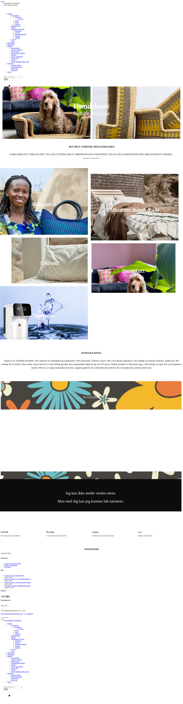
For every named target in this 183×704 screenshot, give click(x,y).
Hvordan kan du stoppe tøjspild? (14, 575)
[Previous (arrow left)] (1, 619)
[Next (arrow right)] (3, 619)
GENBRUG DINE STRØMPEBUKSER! (17, 586)
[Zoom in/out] (7, 617)
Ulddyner (49, 262)
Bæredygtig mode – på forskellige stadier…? (18, 579)
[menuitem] (9, 14)
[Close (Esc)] (1, 617)
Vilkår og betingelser (11, 565)
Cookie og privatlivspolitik (13, 563)
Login (2, 1)
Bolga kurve (44, 203)
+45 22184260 (28, 614)
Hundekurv (133, 270)
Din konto (8, 567)
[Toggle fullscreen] (5, 617)
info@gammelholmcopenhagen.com (12, 614)
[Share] (3, 617)
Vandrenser (44, 315)
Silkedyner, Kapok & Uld (134, 209)
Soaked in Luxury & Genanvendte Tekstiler (18, 582)
